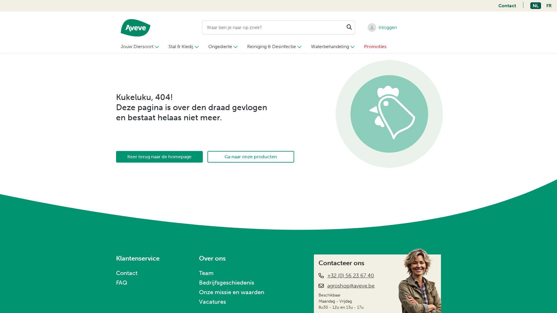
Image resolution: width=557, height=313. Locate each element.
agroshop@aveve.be (351, 286)
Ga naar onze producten (251, 156)
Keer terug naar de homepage (159, 156)
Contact (507, 5)
